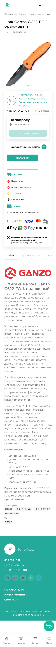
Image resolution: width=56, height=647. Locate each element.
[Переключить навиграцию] (49, 5)
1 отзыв (45, 110)
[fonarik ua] (7, 4)
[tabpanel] (28, 395)
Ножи (8, 508)
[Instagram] (15, 577)
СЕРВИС (10, 599)
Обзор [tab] (11, 255)
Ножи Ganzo (12, 513)
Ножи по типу (42, 508)
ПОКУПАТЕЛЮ (14, 589)
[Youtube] (23, 577)
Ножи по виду (23, 508)
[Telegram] (38, 577)
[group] (28, 64)
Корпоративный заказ (24, 147)
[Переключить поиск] (40, 4)
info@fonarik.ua (14, 565)
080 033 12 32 (12, 560)
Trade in (22, 157)
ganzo (8, 521)
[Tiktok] (31, 577)
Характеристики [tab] (31, 255)
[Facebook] (7, 577)
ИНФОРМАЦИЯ (14, 594)
